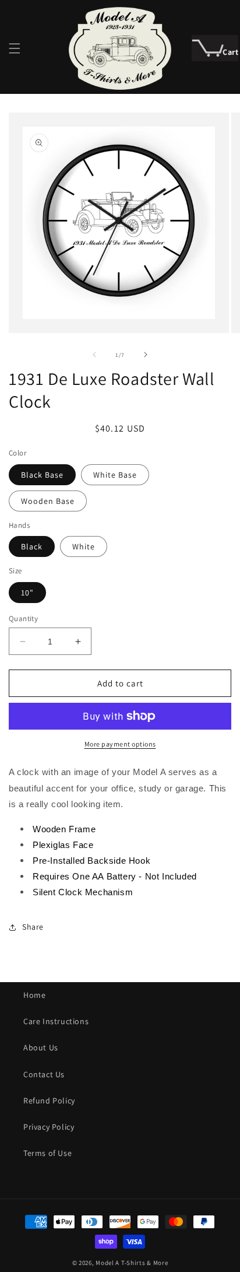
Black (32, 546)
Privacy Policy (48, 1127)
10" (27, 592)
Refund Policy (49, 1100)
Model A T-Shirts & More (132, 1263)
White (83, 546)
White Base (115, 474)
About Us (40, 1047)
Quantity (23, 618)
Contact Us (44, 1074)
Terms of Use (47, 1153)
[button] (14, 48)
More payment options (120, 744)
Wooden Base (48, 501)
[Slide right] (145, 354)
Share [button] (33, 926)
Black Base (42, 474)
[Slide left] (94, 354)
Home (34, 995)
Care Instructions (56, 1021)
